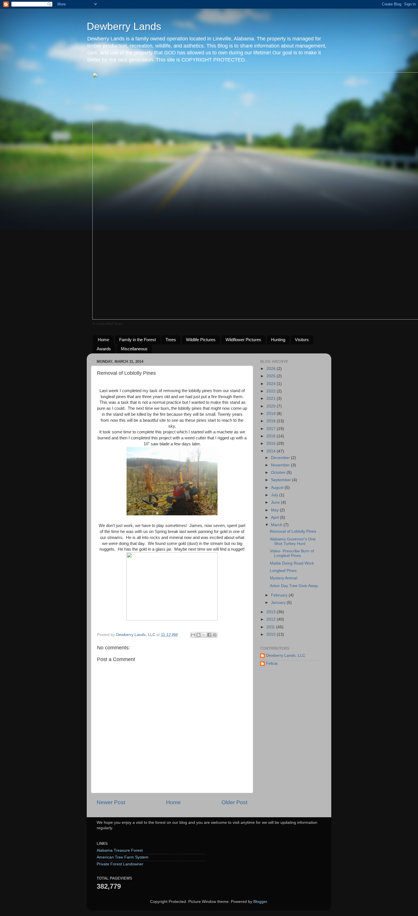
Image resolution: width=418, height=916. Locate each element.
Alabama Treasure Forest (120, 850)
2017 (271, 429)
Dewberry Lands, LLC (285, 655)
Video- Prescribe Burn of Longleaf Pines (292, 553)
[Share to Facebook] (209, 635)
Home (103, 339)
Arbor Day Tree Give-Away (294, 586)
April (275, 517)
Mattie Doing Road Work (292, 563)
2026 (271, 369)
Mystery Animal (283, 578)
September (281, 480)
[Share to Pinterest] (215, 635)
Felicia (272, 663)
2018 (271, 421)
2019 (271, 413)
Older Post (234, 802)
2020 (271, 406)
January (279, 602)
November (281, 465)
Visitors (302, 339)
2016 (271, 436)
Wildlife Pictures (201, 339)
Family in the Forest (137, 339)
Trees (170, 339)
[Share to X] (204, 635)
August (278, 487)
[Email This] (193, 635)
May (275, 510)
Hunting (278, 339)
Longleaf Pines (283, 571)
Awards (104, 348)
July (275, 495)
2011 (271, 627)
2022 (271, 391)
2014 (271, 451)
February (280, 595)
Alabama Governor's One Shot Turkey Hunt (293, 541)
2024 (271, 384)
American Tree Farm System (122, 857)
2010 (271, 634)
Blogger (260, 901)
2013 (271, 612)
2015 (271, 443)
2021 (271, 398)
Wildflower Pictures (243, 339)
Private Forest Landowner (120, 864)
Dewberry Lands (124, 26)
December (281, 458)
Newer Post (111, 802)
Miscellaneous (134, 348)
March (277, 525)
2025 (271, 376)
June (276, 502)
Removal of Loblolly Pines (293, 531)
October (279, 472)
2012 (271, 619)
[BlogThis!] (198, 635)
